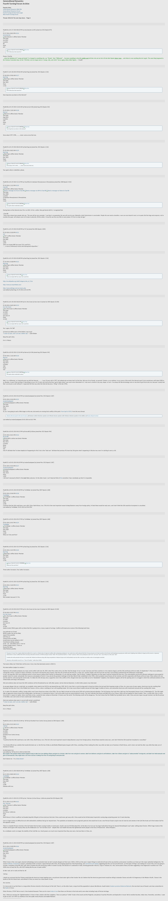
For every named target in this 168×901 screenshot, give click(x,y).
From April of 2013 (66, 411)
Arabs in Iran (54, 891)
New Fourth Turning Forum (10, 14)
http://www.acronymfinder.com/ (12, 285)
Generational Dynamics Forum (11, 11)
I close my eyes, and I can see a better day (16, 333)
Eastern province (115, 886)
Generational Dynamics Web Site (12, 9)
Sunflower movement (13, 864)
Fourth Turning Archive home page (13, 13)
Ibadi (6, 888)
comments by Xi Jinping (91, 864)
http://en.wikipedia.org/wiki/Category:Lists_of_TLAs (18, 281)
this (61, 478)
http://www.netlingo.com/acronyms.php (14, 288)
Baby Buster (20, 759)
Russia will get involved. (92, 415)
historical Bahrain (126, 886)
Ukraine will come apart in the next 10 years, (17, 415)
